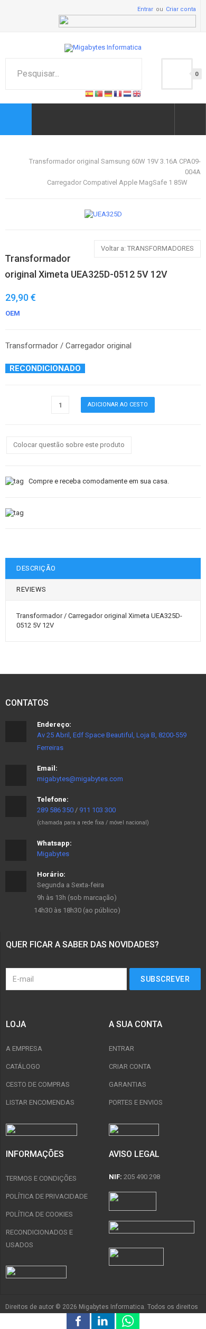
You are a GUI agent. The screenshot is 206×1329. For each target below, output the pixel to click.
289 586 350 (55, 810)
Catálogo (23, 1066)
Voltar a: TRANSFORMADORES (147, 248)
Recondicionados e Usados (39, 1238)
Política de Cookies (39, 1214)
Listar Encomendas (40, 1102)
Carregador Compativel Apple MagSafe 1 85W (117, 182)
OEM (12, 313)
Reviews (31, 589)
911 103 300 (97, 810)
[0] (177, 74)
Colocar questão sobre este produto (69, 445)
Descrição (36, 568)
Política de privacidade (47, 1196)
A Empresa (24, 1048)
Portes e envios (136, 1102)
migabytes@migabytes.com (80, 779)
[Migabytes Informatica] (103, 48)
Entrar (145, 9)
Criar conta (181, 9)
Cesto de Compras (38, 1084)
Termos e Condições (41, 1178)
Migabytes (53, 854)
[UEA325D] (103, 214)
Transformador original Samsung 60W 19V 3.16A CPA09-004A (115, 166)
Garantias (127, 1084)
